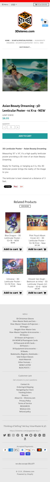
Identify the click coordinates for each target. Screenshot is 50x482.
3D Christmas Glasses (25, 319)
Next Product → (25, 47)
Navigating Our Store (25, 390)
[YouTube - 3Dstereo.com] (26, 435)
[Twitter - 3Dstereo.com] (4, 435)
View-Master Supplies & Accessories (24, 332)
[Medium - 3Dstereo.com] (43, 435)
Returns (25, 395)
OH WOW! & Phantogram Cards (25, 340)
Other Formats (24, 362)
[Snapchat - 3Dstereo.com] (30, 435)
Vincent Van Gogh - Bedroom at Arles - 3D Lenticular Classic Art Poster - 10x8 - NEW (37, 283)
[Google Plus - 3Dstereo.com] (39, 435)
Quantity (6, 124)
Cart (42, 4)
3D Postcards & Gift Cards (24, 343)
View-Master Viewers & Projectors (24, 324)
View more (25, 206)
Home (7, 40)
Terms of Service (25, 403)
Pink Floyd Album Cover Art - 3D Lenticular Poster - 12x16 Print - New (37, 239)
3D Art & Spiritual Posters (22, 40)
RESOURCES (25, 406)
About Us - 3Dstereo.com (25, 398)
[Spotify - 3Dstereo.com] (35, 435)
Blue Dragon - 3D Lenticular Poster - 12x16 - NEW (12, 238)
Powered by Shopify (25, 474)
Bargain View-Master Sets (25, 329)
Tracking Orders (25, 392)
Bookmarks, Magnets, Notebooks (24, 354)
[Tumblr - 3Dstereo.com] (22, 435)
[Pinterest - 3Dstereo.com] (17, 435)
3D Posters (24, 346)
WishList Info (25, 409)
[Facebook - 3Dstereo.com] (9, 435)
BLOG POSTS (24, 368)
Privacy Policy (25, 401)
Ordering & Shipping (25, 387)
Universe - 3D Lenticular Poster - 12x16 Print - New (12, 281)
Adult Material (25, 359)
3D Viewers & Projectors (24, 338)
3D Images (24, 327)
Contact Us (25, 384)
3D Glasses (24, 335)
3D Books (24, 351)
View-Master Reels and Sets (24, 321)
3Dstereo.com (28, 471)
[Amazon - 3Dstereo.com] (25, 439)
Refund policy (25, 412)
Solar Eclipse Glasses (25, 357)
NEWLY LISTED (25, 365)
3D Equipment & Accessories (24, 349)
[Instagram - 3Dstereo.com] (13, 435)
